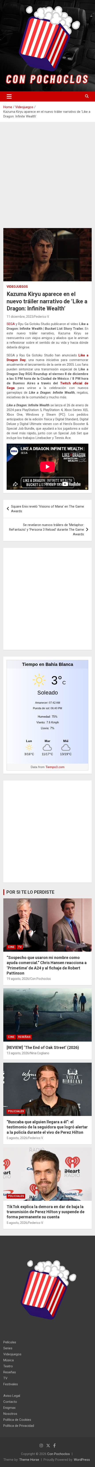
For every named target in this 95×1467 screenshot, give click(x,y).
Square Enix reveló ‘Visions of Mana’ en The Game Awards (47, 508)
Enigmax (9, 1408)
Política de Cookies (17, 1420)
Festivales (10, 1384)
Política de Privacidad (18, 1426)
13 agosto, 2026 (18, 1053)
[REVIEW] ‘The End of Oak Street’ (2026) (43, 1047)
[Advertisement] (47, 178)
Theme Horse (29, 1460)
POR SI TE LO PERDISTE (30, 892)
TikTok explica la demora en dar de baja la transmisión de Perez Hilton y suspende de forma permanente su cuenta (45, 1211)
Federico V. (41, 316)
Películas (9, 1342)
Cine (11, 947)
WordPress (82, 1460)
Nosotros (10, 1414)
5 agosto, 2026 (17, 1138)
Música (8, 1360)
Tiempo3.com (55, 767)
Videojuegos (17, 286)
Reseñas (24, 1036)
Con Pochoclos (40, 979)
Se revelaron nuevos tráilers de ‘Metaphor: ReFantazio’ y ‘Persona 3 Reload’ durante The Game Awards (46, 529)
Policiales (16, 1111)
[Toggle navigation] (9, 96)
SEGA (11, 324)
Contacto (10, 1402)
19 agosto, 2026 (18, 979)
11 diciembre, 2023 (20, 316)
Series (7, 1348)
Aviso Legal (11, 1396)
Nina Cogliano (39, 1053)
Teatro (8, 1366)
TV (20, 947)
